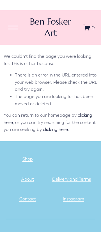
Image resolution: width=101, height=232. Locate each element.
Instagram (73, 198)
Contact (27, 198)
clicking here (55, 129)
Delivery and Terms (71, 178)
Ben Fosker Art (50, 27)
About (27, 178)
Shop (27, 158)
